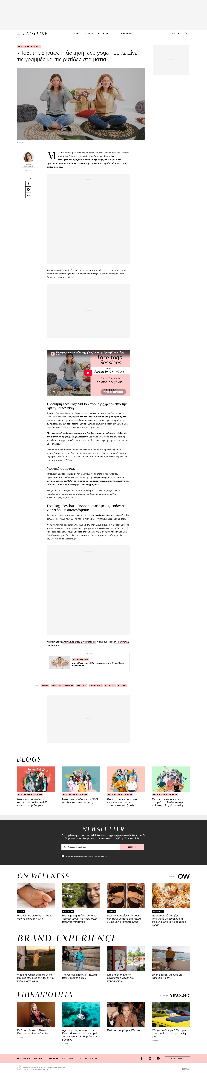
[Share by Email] (28, 195)
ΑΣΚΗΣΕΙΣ (110, 685)
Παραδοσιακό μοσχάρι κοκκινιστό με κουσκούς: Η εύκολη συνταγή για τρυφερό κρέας (169, 920)
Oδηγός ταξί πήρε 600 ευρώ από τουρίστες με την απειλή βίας (169, 1033)
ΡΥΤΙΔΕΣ (122, 685)
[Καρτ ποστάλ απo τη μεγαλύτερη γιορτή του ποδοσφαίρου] (126, 958)
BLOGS (45, 685)
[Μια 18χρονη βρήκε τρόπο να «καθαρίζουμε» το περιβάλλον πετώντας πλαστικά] (81, 895)
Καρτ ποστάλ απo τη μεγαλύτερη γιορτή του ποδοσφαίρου (120, 978)
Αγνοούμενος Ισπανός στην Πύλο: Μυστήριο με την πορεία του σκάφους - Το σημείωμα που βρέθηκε (81, 1034)
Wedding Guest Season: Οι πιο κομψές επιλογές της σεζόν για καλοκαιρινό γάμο (35, 978)
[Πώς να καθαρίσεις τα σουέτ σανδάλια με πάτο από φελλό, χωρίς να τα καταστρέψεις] (126, 895)
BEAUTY (89, 34)
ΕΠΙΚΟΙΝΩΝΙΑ (23, 1058)
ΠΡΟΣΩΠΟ (81, 685)
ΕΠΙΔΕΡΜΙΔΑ (95, 685)
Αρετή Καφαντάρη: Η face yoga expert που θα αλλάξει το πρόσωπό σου (98, 664)
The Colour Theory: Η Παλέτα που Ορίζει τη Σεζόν (79, 976)
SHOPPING (126, 34)
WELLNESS (103, 34)
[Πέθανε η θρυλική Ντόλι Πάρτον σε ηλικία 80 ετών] (36, 1014)
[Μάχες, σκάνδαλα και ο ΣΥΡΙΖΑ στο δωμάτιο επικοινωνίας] (81, 779)
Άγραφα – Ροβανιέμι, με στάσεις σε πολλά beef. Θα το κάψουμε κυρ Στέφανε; (34, 802)
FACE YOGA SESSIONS (29, 46)
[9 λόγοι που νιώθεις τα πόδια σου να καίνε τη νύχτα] (36, 895)
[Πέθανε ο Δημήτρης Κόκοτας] (126, 1014)
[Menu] (18, 33)
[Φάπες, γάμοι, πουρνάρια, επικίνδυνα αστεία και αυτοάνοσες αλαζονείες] (126, 779)
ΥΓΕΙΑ (21, 911)
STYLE (78, 34)
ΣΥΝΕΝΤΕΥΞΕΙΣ (80, 660)
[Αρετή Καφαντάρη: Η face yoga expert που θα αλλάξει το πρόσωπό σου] (59, 662)
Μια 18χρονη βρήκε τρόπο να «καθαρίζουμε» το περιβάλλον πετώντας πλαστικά (80, 919)
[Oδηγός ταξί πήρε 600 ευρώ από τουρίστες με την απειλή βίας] (171, 1014)
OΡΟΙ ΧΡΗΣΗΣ (68, 1058)
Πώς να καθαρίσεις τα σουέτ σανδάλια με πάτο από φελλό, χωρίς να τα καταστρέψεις (124, 919)
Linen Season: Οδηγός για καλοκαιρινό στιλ (167, 976)
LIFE (115, 34)
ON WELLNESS (43, 876)
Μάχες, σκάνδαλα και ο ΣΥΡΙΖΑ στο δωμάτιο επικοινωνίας (80, 800)
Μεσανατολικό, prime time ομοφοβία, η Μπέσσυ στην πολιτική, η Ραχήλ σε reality (168, 802)
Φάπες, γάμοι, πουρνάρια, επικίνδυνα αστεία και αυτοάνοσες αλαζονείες (122, 802)
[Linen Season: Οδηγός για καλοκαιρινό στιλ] (171, 958)
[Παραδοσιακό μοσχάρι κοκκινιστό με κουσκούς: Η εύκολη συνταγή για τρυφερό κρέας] (171, 895)
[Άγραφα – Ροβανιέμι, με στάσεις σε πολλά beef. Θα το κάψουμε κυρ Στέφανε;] (36, 779)
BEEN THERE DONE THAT (30, 795)
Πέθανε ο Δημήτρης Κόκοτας (124, 1030)
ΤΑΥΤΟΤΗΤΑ (39, 1058)
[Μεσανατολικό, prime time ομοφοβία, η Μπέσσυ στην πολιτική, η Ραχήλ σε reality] (171, 779)
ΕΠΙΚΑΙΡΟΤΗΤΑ (45, 995)
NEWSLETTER (177, 1058)
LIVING (111, 911)
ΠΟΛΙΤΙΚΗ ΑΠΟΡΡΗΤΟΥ (89, 1058)
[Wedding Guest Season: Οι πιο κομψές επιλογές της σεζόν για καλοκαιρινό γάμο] (36, 958)
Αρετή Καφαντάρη (60, 408)
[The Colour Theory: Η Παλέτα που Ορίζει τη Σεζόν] (81, 958)
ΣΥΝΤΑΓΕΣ (158, 911)
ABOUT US (53, 1058)
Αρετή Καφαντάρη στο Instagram (79, 641)
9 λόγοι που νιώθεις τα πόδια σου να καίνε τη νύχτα (34, 917)
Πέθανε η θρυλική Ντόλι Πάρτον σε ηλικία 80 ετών (32, 1031)
